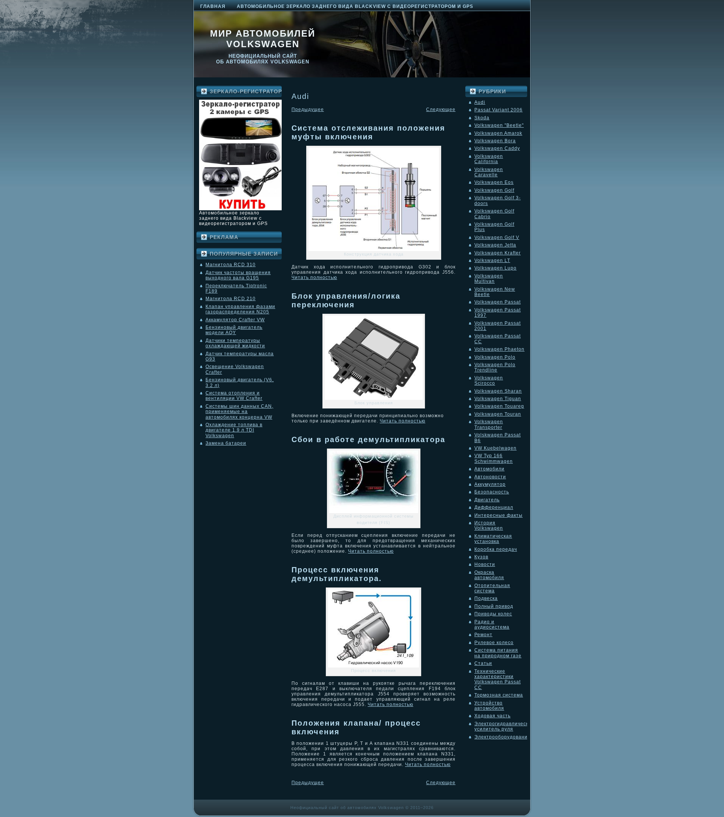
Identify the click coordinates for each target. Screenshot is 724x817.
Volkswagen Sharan (498, 391)
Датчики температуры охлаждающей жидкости (235, 343)
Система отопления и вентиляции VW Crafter (234, 395)
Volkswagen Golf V (496, 237)
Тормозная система (498, 695)
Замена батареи (226, 443)
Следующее (441, 109)
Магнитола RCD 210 (231, 298)
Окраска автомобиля (489, 575)
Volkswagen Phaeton (499, 349)
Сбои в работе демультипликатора (368, 439)
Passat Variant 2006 (498, 110)
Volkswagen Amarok (498, 133)
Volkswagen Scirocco (488, 380)
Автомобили (489, 469)
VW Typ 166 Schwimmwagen (493, 458)
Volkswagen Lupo (495, 268)
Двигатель (487, 500)
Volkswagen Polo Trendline (494, 367)
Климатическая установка (493, 538)
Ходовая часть (492, 715)
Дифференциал (493, 507)
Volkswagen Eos (494, 182)
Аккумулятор (490, 484)
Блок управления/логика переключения (345, 300)
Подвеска (486, 598)
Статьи (483, 663)
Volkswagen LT (492, 260)
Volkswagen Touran (497, 414)
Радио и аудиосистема (491, 624)
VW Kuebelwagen (495, 448)
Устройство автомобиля (489, 705)
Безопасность (491, 492)
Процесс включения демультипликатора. (336, 574)
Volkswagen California (488, 159)
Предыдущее (307, 109)
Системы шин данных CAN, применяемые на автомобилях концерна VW (239, 412)
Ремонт (483, 634)
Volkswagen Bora (495, 140)
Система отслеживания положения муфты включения (368, 132)
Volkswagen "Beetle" (499, 125)
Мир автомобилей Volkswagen (262, 38)
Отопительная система (492, 588)
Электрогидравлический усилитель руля (504, 726)
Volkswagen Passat (497, 302)
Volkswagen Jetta (495, 245)
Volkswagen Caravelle (488, 172)
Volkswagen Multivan (488, 278)
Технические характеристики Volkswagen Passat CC (497, 679)
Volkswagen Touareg (499, 406)
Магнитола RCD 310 (231, 264)
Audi (479, 102)
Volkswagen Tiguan (497, 398)
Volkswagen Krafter (497, 253)
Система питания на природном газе (498, 652)
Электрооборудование (502, 737)
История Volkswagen (488, 525)
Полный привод (493, 606)
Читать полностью (314, 277)
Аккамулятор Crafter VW (235, 319)
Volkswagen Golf (494, 190)
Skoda (481, 117)
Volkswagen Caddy (497, 148)
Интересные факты (498, 515)
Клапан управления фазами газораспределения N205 (240, 309)
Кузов (481, 557)
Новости (484, 564)
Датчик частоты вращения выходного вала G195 (238, 275)
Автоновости (490, 476)
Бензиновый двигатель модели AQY (234, 330)
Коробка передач (495, 549)
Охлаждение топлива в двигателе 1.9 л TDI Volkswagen (234, 430)
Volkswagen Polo (494, 357)
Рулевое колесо (494, 642)
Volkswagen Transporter (488, 424)
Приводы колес (493, 614)
